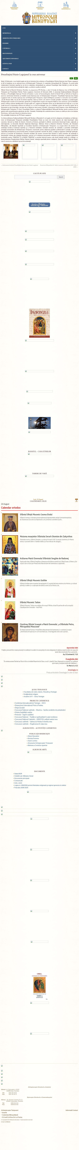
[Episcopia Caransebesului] (65, 5)
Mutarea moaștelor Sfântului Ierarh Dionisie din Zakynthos (46, 536)
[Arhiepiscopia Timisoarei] (14, 5)
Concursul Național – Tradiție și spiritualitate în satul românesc (36, 717)
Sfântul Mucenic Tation (30, 602)
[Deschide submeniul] (75, 33)
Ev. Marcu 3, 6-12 (72, 666)
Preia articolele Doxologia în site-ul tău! (62, 672)
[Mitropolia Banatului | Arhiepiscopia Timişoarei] (39, 18)
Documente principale (21, 778)
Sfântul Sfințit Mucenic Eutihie (33, 580)
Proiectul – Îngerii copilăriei (24, 714)
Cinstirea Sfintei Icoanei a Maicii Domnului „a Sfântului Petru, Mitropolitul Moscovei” (47, 625)
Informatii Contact (72, 1110)
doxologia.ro (73, 670)
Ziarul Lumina (32, 741)
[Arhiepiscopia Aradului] (40, 5)
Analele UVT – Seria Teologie (34, 696)
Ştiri (4, 28)
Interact (8, 1122)
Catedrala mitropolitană (10, 1115)
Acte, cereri (18, 783)
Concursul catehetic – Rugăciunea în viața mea (31, 724)
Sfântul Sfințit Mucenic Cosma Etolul (36, 514)
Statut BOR (18, 774)
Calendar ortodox (11, 507)
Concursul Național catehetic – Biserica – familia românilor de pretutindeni (40, 710)
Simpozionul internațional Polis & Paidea (29, 705)
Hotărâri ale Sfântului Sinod (23, 776)
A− (71, 78)
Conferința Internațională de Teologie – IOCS (30, 703)
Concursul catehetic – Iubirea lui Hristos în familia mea (33, 721)
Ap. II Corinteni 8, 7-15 (70, 654)
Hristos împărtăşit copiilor (23, 712)
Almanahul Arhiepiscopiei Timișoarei (40, 743)
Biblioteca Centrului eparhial (37, 745)
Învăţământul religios (31, 694)
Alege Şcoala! (20, 708)
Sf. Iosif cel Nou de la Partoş (12, 1117)
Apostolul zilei (72, 647)
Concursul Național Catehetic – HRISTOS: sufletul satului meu (36, 719)
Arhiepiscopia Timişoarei (9, 1110)
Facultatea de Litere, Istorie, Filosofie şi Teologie (40, 692)
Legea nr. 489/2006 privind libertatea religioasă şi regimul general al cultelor (40, 785)
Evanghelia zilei (72, 659)
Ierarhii (4, 1112)
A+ (76, 78)
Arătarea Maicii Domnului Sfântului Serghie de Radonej (44, 558)
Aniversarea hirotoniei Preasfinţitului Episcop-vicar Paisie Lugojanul (19, 165)
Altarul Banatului (33, 736)
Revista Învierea (33, 738)
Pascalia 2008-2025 (21, 787)
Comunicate (18, 780)
